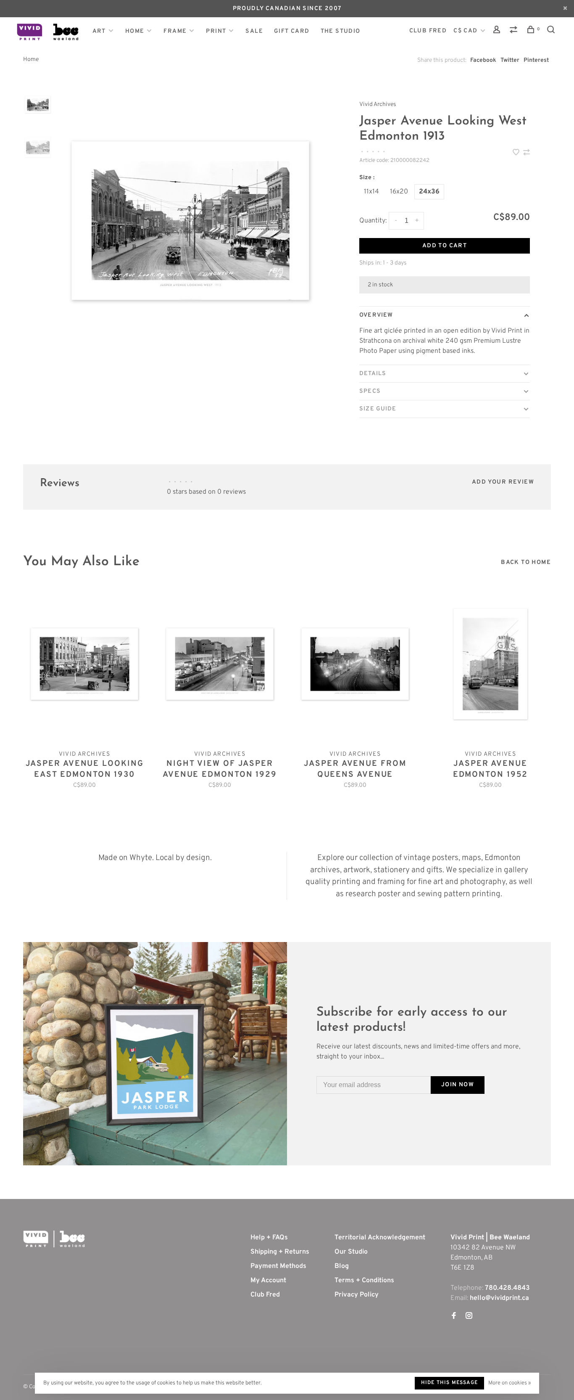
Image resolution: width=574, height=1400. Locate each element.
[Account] (498, 31)
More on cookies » (509, 1383)
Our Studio (351, 1252)
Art (99, 31)
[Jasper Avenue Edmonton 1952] (490, 664)
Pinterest (536, 60)
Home (135, 31)
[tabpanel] (190, 221)
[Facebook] (453, 1317)
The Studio (341, 31)
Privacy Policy (356, 1295)
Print (216, 31)
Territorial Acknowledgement (379, 1237)
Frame (175, 31)
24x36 (429, 192)
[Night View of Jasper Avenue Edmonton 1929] (219, 664)
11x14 (371, 192)
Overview (376, 315)
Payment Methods (278, 1266)
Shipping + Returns (279, 1252)
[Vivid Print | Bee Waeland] (54, 1239)
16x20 (399, 192)
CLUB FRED (428, 30)
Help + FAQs (269, 1237)
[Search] (552, 31)
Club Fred (265, 1295)
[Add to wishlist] (517, 153)
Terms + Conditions (364, 1280)
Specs (370, 391)
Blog (341, 1266)
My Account (268, 1280)
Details (372, 373)
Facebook (483, 60)
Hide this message (449, 1382)
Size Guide (377, 409)
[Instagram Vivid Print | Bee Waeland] (469, 1317)
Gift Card (292, 31)
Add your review (503, 482)
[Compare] (515, 31)
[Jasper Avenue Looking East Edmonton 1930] (84, 664)
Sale (254, 31)
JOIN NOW (457, 1084)
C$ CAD (466, 30)
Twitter (509, 60)
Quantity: (373, 221)
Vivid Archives (377, 104)
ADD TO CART (444, 245)
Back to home (526, 562)
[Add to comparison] (526, 153)
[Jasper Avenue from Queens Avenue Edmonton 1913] (355, 664)
